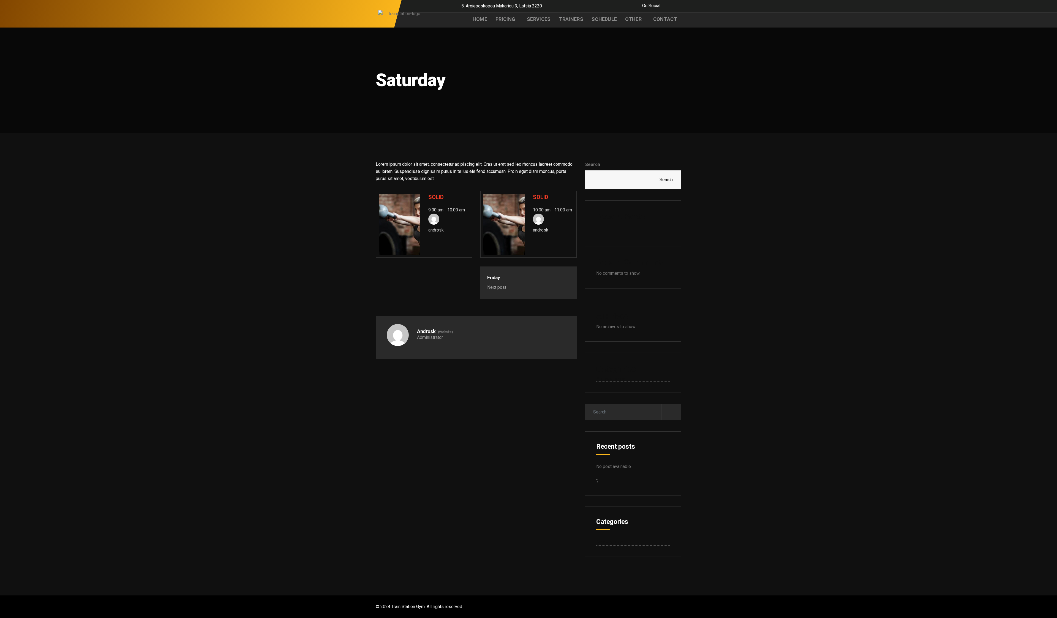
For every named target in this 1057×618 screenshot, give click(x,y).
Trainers (571, 19)
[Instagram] (680, 5)
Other (633, 19)
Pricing (505, 19)
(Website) (445, 332)
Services (539, 19)
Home (480, 19)
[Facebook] (668, 5)
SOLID (436, 197)
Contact (665, 19)
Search (592, 164)
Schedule (604, 19)
